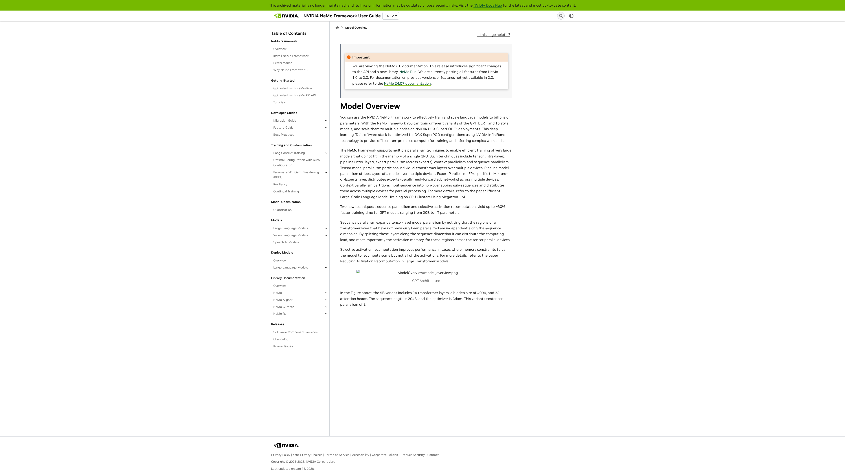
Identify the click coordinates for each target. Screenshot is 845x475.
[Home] (337, 27)
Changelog (280, 339)
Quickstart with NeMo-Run (292, 88)
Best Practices (283, 135)
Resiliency (280, 184)
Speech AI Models (286, 242)
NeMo (277, 293)
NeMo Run (280, 314)
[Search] (561, 16)
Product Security (412, 455)
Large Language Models (290, 228)
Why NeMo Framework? (290, 70)
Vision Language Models (290, 235)
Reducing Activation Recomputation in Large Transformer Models (394, 261)
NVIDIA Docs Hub (488, 5)
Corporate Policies (385, 455)
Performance (282, 63)
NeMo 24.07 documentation (407, 83)
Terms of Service (337, 455)
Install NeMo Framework (291, 56)
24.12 (389, 16)
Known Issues (283, 346)
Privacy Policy (280, 455)
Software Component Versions (295, 332)
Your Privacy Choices (307, 455)
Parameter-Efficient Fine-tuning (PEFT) (296, 174)
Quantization (282, 210)
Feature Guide (283, 128)
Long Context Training (289, 153)
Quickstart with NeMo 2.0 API (294, 95)
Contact (433, 455)
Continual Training (286, 191)
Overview (280, 49)
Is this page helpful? (493, 34)
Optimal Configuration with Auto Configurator (296, 162)
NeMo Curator (283, 307)
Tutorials (279, 102)
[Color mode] (571, 16)
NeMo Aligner (283, 300)
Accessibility (360, 455)
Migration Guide (284, 120)
